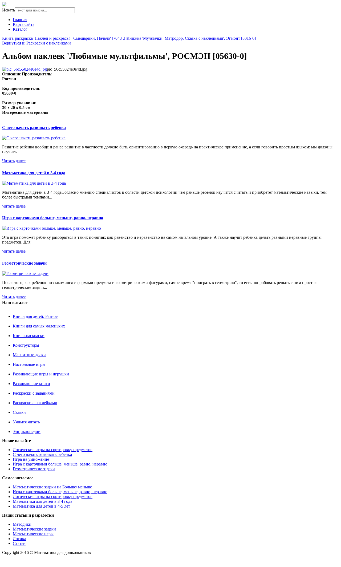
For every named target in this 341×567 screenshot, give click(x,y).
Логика (19, 538)
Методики (22, 524)
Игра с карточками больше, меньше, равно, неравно (52, 218)
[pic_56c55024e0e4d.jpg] (24, 69)
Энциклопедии (26, 431)
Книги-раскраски (28, 335)
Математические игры (33, 534)
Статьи (19, 543)
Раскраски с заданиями (34, 393)
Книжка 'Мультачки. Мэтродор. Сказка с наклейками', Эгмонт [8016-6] (191, 38)
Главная (20, 19)
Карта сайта (23, 24)
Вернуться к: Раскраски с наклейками (36, 43)
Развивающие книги (31, 383)
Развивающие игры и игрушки (41, 374)
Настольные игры (29, 364)
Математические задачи (34, 529)
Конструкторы (26, 345)
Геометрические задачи (24, 263)
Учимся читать (26, 422)
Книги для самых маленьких (39, 326)
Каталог (20, 29)
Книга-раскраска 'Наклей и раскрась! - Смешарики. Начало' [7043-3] (64, 38)
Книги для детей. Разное (35, 316)
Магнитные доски (29, 355)
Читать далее (14, 161)
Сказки (19, 412)
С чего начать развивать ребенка (34, 127)
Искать (8, 10)
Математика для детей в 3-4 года (33, 173)
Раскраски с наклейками (35, 402)
